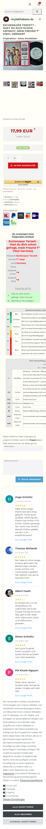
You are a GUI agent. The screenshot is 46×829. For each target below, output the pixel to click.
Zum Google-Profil (23, 540)
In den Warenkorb (24, 165)
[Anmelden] (30, 4)
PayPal (10, 792)
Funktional (12, 796)
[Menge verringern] (19, 158)
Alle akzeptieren (23, 807)
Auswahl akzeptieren (23, 822)
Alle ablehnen (23, 814)
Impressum (8, 773)
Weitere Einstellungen (14, 799)
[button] (23, 183)
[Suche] (37, 12)
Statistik (11, 789)
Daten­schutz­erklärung (31, 780)
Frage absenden (31, 479)
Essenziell (12, 786)
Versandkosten (8, 191)
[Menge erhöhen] (15, 158)
